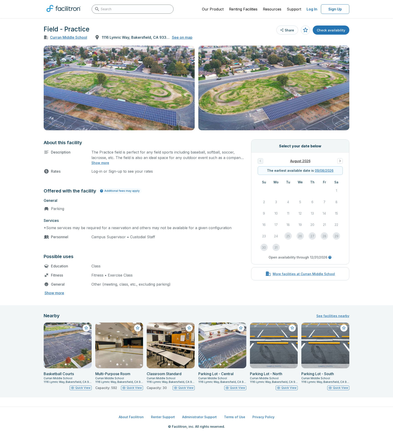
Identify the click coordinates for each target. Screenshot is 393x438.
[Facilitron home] (63, 13)
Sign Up (335, 9)
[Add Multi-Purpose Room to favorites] (137, 328)
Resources (272, 9)
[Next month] (340, 161)
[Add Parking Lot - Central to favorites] (240, 328)
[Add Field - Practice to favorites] (305, 30)
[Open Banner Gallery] (119, 88)
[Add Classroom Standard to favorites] (189, 328)
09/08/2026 (324, 170)
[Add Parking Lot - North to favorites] (292, 328)
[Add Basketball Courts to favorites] (86, 328)
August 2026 (300, 161)
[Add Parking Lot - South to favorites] (344, 328)
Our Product (213, 9)
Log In (312, 9)
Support (294, 9)
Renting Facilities (243, 9)
